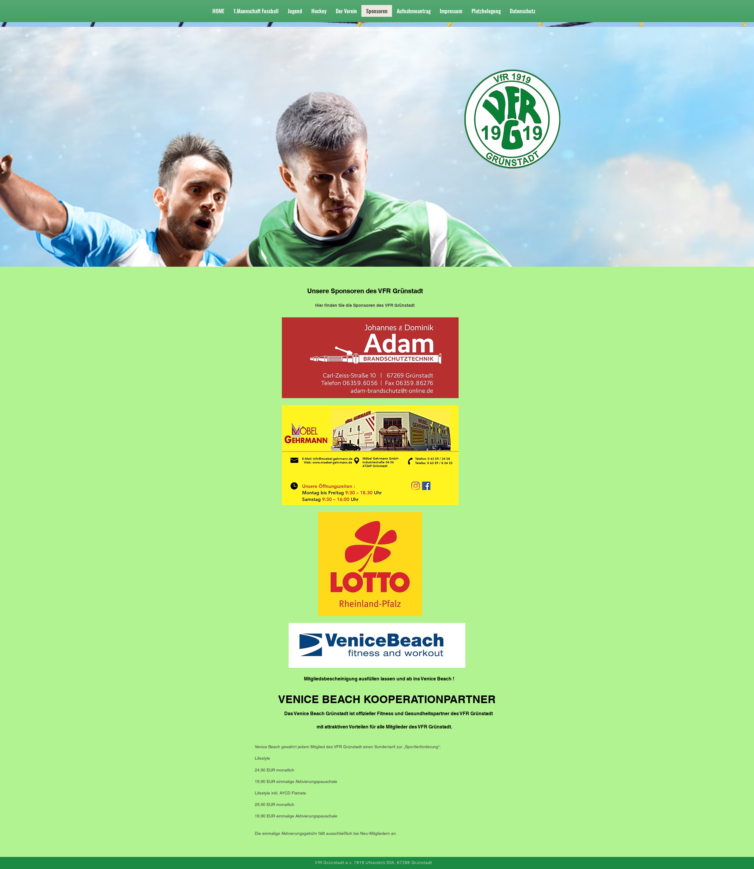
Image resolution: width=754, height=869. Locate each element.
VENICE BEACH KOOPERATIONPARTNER (387, 698)
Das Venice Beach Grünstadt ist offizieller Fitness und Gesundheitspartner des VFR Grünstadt (388, 713)
